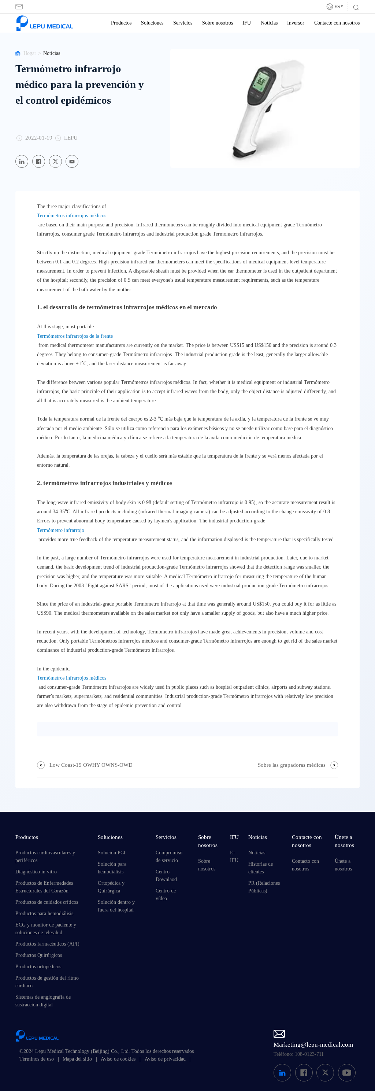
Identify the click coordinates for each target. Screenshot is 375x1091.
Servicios (182, 23)
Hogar (29, 53)
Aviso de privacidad (165, 1059)
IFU (246, 23)
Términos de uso (36, 1059)
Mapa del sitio (77, 1059)
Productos (121, 23)
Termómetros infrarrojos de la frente (75, 336)
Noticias (269, 23)
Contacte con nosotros (337, 23)
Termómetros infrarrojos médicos (71, 215)
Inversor (295, 23)
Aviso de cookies (118, 1059)
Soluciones (152, 23)
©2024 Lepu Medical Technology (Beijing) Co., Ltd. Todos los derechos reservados (106, 1051)
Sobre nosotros (217, 23)
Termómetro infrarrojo (60, 530)
